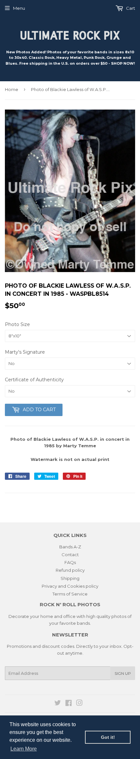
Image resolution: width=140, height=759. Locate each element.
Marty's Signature (25, 352)
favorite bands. (75, 623)
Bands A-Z (70, 546)
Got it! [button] (108, 737)
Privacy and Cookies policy (70, 586)
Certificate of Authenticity (34, 380)
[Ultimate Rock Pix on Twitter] (57, 703)
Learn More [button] (23, 749)
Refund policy (70, 570)
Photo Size (17, 324)
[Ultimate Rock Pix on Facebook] (68, 703)
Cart (130, 8)
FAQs (70, 562)
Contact (70, 554)
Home (11, 89)
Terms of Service (70, 593)
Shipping (70, 578)
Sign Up (123, 673)
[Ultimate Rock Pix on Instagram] (79, 703)
